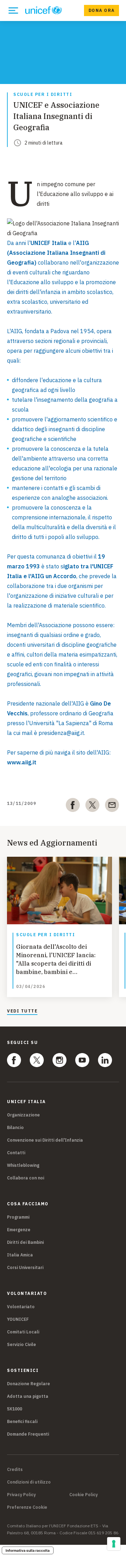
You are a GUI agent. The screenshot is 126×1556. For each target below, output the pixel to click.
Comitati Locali (23, 1331)
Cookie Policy (83, 1495)
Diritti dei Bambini (25, 1242)
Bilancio (15, 1127)
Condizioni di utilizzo (29, 1482)
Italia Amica (20, 1254)
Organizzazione (23, 1114)
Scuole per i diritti (42, 94)
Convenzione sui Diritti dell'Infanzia (45, 1140)
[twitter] (92, 806)
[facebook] (73, 806)
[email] (112, 806)
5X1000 (14, 1408)
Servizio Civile (21, 1344)
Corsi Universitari (25, 1267)
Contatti (16, 1152)
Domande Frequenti (28, 1434)
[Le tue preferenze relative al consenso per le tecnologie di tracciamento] (113, 1543)
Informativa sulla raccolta (28, 1550)
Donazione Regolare (28, 1383)
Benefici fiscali (22, 1421)
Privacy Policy (21, 1495)
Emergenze (18, 1229)
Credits (15, 1469)
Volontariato (21, 1306)
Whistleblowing (23, 1165)
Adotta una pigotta (27, 1396)
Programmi (18, 1217)
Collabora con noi (25, 1177)
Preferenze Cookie (27, 1507)
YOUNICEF (18, 1319)
